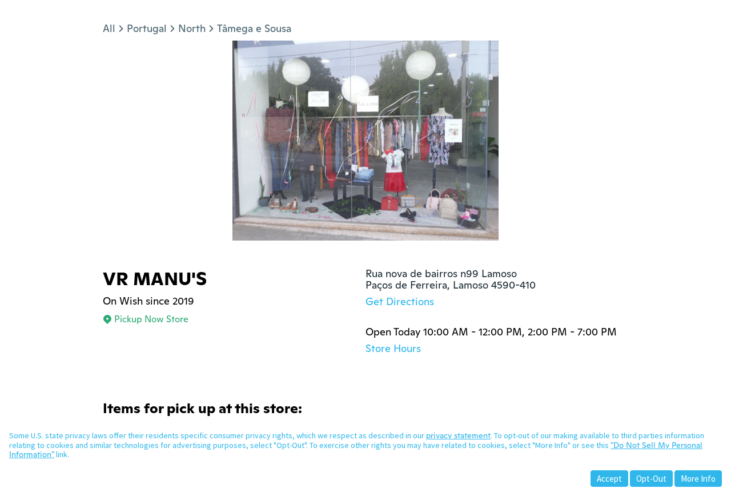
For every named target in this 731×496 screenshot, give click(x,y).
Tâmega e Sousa (254, 28)
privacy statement (458, 435)
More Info (698, 478)
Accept (609, 478)
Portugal (147, 28)
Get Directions (400, 301)
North (192, 28)
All (109, 28)
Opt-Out (651, 478)
